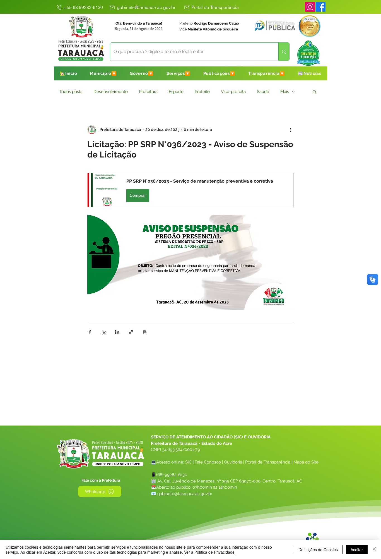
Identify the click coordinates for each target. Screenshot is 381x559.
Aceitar (357, 549)
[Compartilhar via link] (131, 332)
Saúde (263, 91)
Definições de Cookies (318, 549)
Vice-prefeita (233, 91)
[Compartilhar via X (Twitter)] (103, 332)
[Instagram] (310, 7)
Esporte (176, 91)
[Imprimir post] (144, 332)
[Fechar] (374, 549)
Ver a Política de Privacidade (209, 552)
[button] (103, 73)
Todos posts (70, 91)
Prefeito (202, 91)
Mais (284, 91)
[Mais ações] (290, 129)
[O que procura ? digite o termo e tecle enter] (283, 52)
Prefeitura (148, 91)
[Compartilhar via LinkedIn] (117, 332)
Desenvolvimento (110, 91)
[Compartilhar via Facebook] (90, 332)
